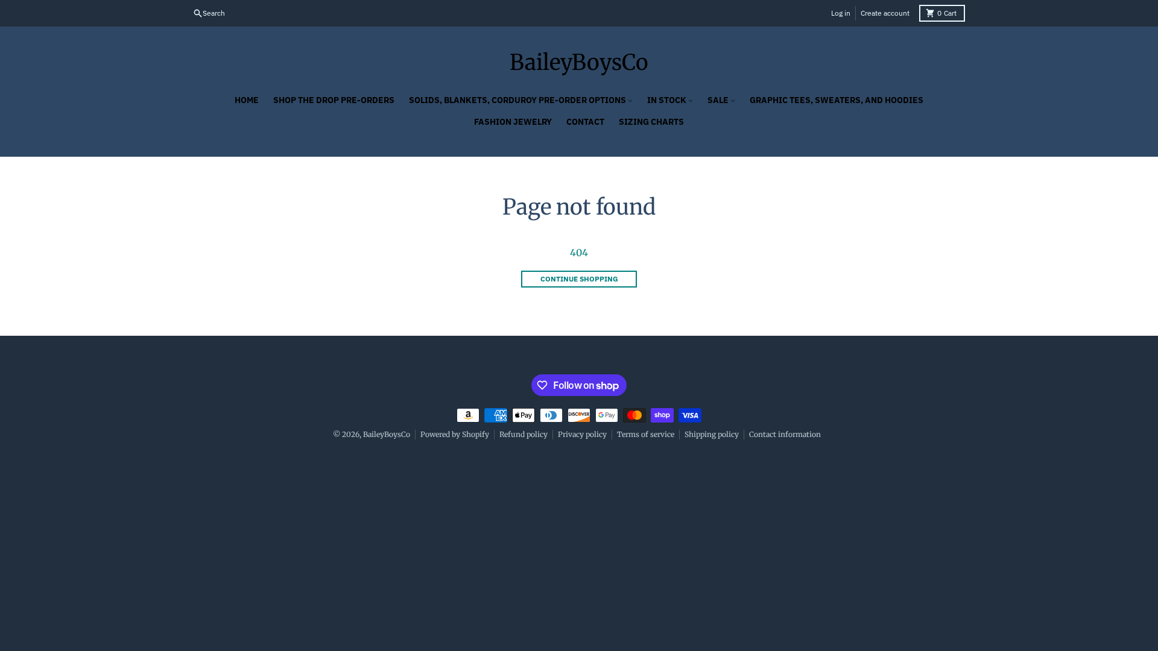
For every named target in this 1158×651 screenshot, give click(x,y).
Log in (840, 12)
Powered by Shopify (454, 434)
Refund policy (523, 434)
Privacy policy (582, 434)
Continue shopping (579, 278)
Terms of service (645, 434)
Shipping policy (712, 434)
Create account (885, 12)
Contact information (785, 434)
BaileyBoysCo (579, 63)
